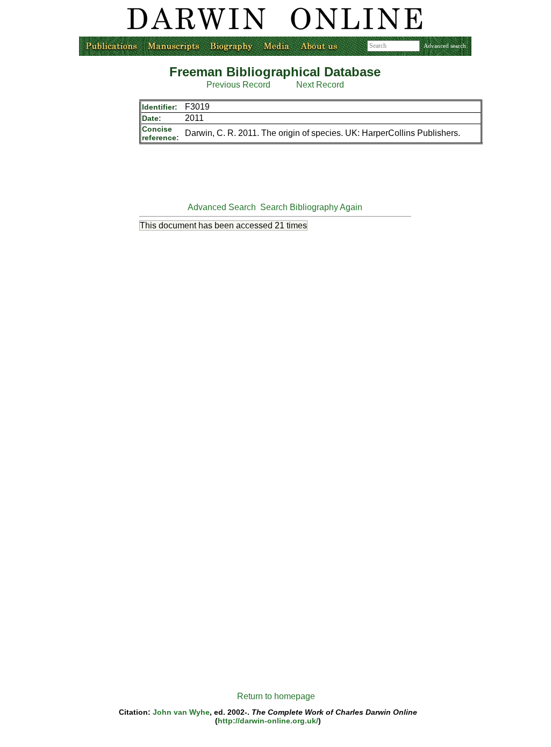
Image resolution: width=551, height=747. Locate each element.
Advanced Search (222, 207)
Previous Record (238, 84)
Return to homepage (276, 696)
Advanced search (445, 45)
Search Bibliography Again (311, 207)
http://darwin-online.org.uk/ (268, 720)
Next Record (320, 84)
